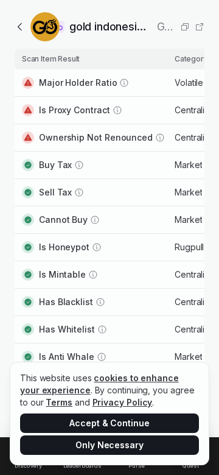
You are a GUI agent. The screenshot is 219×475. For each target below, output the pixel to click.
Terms (59, 402)
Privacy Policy (122, 402)
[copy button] (185, 27)
